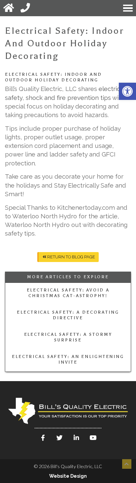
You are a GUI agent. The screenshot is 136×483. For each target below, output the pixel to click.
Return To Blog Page (70, 256)
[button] (127, 91)
